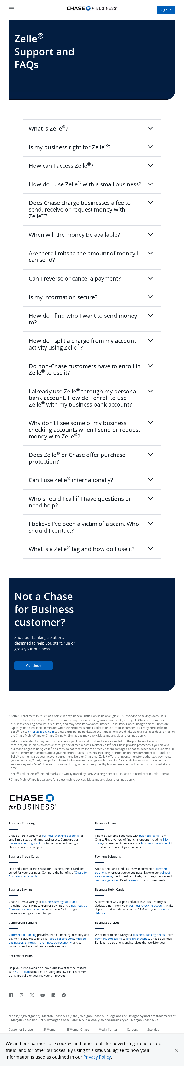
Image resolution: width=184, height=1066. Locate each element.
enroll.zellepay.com (41, 731)
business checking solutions (27, 843)
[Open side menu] (11, 9)
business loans (149, 835)
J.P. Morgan (50, 1029)
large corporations (61, 938)
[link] (11, 995)
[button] (176, 1050)
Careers (132, 1029)
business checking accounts (60, 835)
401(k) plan (22, 972)
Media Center (108, 1029)
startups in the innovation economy (48, 942)
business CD (79, 905)
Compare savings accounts (27, 909)
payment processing (108, 938)
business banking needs (149, 935)
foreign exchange (137, 938)
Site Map (153, 1029)
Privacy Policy (97, 1057)
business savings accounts (59, 902)
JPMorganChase (78, 1029)
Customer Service (21, 1029)
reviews (132, 880)
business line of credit (155, 843)
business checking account (146, 905)
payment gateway (107, 880)
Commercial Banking (22, 935)
